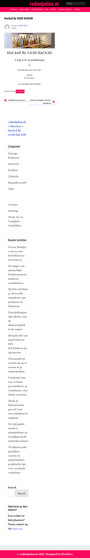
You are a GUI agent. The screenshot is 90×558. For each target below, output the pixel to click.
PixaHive (66, 554)
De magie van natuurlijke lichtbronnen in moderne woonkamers (17, 274)
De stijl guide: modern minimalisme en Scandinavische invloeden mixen (18, 432)
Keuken (13, 170)
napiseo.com (17, 529)
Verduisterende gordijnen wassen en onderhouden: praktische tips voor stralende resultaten (17, 460)
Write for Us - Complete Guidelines (16, 221)
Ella (14, 28)
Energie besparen (65, 9)
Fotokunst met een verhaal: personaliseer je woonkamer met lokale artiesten (18, 386)
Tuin (46, 9)
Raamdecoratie (37, 9)
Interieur (13, 9)
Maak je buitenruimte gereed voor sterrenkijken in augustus (18, 409)
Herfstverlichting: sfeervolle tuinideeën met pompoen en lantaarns (18, 298)
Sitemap (13, 210)
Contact (77, 9)
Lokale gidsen (24, 9)
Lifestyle (53, 9)
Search (12, 487)
